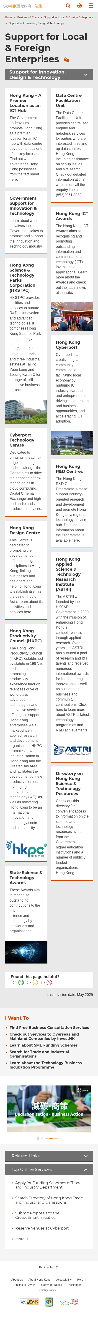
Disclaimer (74, 1285)
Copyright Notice (51, 1285)
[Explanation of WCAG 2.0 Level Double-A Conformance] (29, 1301)
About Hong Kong (39, 1279)
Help (80, 1279)
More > (21, 1239)
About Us (17, 1279)
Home (9, 17)
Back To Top (47, 1267)
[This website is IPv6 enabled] (49, 1302)
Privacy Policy (47, 1290)
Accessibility (64, 1279)
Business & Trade (28, 17)
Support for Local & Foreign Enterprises (68, 17)
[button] (68, 5)
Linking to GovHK (25, 1285)
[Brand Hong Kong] (68, 1302)
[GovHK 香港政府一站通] (22, 6)
